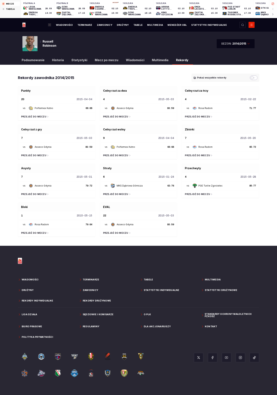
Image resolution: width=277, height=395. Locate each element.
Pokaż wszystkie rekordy (211, 77)
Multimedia (160, 60)
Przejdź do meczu (33, 116)
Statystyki (79, 60)
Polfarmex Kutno (44, 108)
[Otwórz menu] (252, 25)
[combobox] (236, 43)
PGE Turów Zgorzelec (210, 185)
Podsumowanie (33, 60)
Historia (58, 60)
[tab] (10, 3)
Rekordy (182, 60)
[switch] (253, 77)
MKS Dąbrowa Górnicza (130, 185)
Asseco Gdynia (125, 108)
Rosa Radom (205, 108)
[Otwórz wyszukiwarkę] (243, 25)
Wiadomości (135, 60)
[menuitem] (64, 25)
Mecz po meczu (106, 60)
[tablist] (10, 9)
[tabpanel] (149, 9)
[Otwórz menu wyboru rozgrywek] (49, 24)
